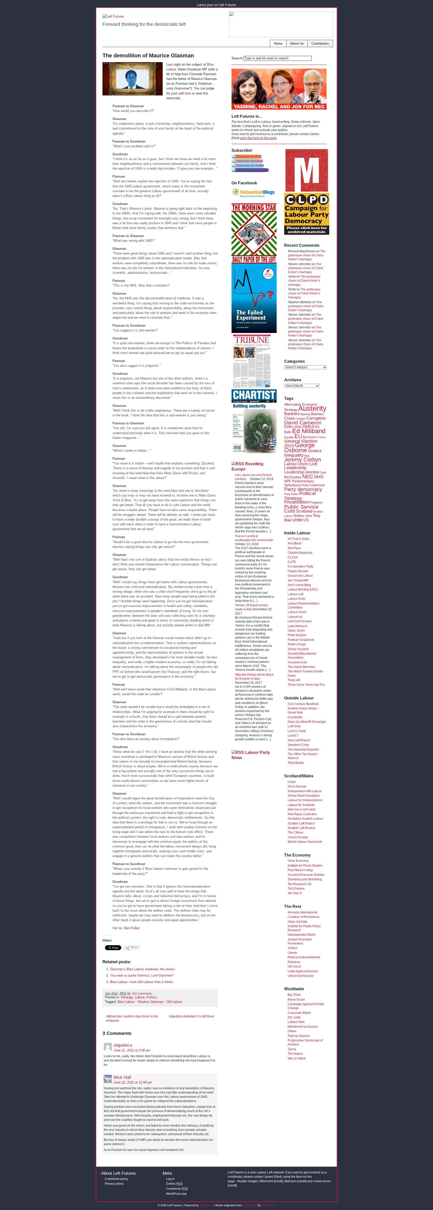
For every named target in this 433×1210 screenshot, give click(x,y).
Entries (174, 1183)
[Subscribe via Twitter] (248, 165)
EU (298, 436)
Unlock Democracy (300, 975)
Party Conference (313, 485)
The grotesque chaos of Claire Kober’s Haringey (307, 255)
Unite (297, 519)
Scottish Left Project (301, 823)
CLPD (292, 561)
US (306, 520)
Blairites (317, 414)
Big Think (294, 994)
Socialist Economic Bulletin (306, 874)
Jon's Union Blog (299, 584)
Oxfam (292, 1031)
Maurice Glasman (150, 1002)
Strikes (298, 516)
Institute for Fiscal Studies (305, 865)
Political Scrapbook (301, 639)
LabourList (295, 616)
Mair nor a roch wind (301, 809)
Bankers (292, 413)
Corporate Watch (299, 1012)
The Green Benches (301, 666)
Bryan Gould (296, 999)
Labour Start (296, 1021)
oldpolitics (123, 1045)
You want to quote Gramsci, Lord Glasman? (141, 975)
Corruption (316, 418)
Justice (292, 947)
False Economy (298, 860)
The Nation (295, 1053)
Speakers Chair (298, 744)
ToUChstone (296, 888)
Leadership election (301, 472)
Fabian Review (298, 571)
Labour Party (296, 598)
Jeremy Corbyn (302, 459)
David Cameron (302, 422)
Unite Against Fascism (303, 971)
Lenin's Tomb (297, 731)
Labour (139, 997)
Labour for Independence (305, 800)
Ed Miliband (309, 430)
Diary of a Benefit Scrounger (307, 721)
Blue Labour (126, 1002)
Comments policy (116, 1179)
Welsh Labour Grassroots (305, 841)
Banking (305, 414)
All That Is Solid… (300, 538)
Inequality (293, 455)
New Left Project (299, 740)
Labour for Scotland (301, 804)
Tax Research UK (299, 884)
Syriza (292, 1049)
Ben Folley (132, 928)
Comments (177, 1188)
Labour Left (295, 594)
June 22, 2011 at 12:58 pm (133, 1082)
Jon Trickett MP (298, 580)
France (321, 437)
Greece (314, 450)
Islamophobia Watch (301, 934)
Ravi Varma (268, 1205)
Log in (170, 1179)
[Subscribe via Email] (247, 161)
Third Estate (296, 762)
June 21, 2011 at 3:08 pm (132, 1050)
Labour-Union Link (300, 463)
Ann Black (294, 543)
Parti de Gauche (299, 1035)
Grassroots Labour (300, 575)
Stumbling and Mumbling (305, 879)
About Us (297, 43)
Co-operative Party (300, 566)
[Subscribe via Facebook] (250, 170)
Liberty (292, 952)
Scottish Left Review (301, 827)
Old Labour (174, 1002)
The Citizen (295, 832)
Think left (294, 680)
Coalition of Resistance (303, 916)
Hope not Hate (297, 921)
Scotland (304, 511)
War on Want (296, 1058)
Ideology (127, 997)
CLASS (293, 557)
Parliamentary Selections (299, 483)
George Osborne (299, 447)
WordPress (206, 1205)
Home (278, 43)
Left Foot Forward (299, 621)
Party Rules (291, 494)
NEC (307, 476)
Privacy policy (114, 1183)
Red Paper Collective (302, 814)
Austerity (312, 408)
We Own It (294, 893)
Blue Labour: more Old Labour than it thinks (141, 982)
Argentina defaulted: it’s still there (191, 1016)
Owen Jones (296, 630)
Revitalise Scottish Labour (305, 818)
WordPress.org (176, 1193)
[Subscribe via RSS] (247, 156)
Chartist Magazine (300, 552)
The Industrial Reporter (303, 749)
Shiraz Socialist (298, 649)
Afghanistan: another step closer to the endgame (132, 1018)
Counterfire (295, 717)
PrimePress (250, 1205)
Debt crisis (293, 426)
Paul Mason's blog (300, 870)
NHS (318, 476)
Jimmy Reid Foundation (304, 795)
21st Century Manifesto (303, 703)
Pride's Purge (297, 644)
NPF (287, 481)
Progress (315, 502)
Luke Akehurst (297, 626)
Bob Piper (294, 548)
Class (289, 418)
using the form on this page (258, 138)
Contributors (320, 43)
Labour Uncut (297, 612)
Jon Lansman (141, 993)
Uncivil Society (298, 837)
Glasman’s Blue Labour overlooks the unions (142, 969)
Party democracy (303, 489)
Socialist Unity (297, 662)
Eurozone (309, 437)
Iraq (306, 455)
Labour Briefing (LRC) (303, 589)
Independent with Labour (305, 791)
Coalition (300, 418)
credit (278, 1181)
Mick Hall (122, 1077)
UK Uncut (294, 966)
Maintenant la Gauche (303, 1026)
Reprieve (294, 961)
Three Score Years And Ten (306, 684)
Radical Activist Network (304, 957)
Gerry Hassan (297, 786)
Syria (308, 516)
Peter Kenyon (297, 635)
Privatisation (296, 502)
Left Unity (294, 726)
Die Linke (294, 1017)
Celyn (292, 781)
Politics (151, 997)
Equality (289, 437)
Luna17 (293, 735)
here (188, 93)
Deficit (308, 426)
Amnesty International (302, 912)
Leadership (295, 467)
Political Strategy (300, 496)
